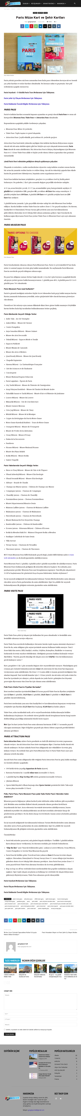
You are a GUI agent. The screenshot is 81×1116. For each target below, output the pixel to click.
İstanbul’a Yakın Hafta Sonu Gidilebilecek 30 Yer (70, 976)
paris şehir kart (9, 908)
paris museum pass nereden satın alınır (61, 903)
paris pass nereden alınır (67, 906)
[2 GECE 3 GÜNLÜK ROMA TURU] (10, 968)
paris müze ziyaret (53, 906)
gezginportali (32, 21)
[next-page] (8, 982)
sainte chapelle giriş (43, 908)
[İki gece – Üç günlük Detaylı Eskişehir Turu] (55, 968)
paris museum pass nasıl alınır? (39, 903)
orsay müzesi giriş (10, 901)
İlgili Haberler (12, 960)
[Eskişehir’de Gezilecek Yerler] (25, 968)
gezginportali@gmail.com (36, 1110)
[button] (74, 3)
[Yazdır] (50, 26)
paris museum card (10, 903)
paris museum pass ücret (12, 906)
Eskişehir (22, 972)
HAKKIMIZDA (61, 3)
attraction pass (28, 899)
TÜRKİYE (67, 972)
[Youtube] (60, 1098)
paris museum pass (23, 903)
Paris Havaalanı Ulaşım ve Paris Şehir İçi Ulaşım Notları (59, 932)
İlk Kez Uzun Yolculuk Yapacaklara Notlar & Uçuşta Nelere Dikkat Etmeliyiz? (20, 933)
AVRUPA (19, 9)
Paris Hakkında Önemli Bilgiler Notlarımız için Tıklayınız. (27, 104)
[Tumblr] (54, 26)
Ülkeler (13, 9)
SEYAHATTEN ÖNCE (48, 3)
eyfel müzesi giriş (50, 899)
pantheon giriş (21, 901)
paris (28, 901)
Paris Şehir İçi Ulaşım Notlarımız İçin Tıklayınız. (23, 98)
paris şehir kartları (20, 908)
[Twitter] (27, 26)
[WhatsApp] (36, 26)
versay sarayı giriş (56, 908)
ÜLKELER (25, 3)
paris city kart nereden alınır (47, 901)
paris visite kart (31, 908)
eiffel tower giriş (39, 899)
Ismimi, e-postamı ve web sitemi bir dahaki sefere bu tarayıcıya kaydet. (29, 1029)
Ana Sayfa (6, 9)
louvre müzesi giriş (62, 899)
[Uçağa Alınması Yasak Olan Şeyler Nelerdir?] (33, 1076)
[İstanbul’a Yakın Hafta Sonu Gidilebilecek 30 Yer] (70, 968)
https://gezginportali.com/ (24, 946)
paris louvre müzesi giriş (64, 901)
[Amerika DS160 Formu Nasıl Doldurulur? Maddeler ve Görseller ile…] (33, 1064)
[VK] (59, 26)
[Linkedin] (40, 26)
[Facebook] (22, 26)
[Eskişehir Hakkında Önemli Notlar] (40, 968)
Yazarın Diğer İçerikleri (33, 960)
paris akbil (35, 901)
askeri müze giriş (17, 899)
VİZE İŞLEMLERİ (35, 3)
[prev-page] (5, 982)
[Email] (45, 26)
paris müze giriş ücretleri (28, 906)
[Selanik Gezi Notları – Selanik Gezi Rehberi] (33, 1056)
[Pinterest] (31, 26)
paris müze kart (41, 906)
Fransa (45, 13)
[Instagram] (56, 1098)
